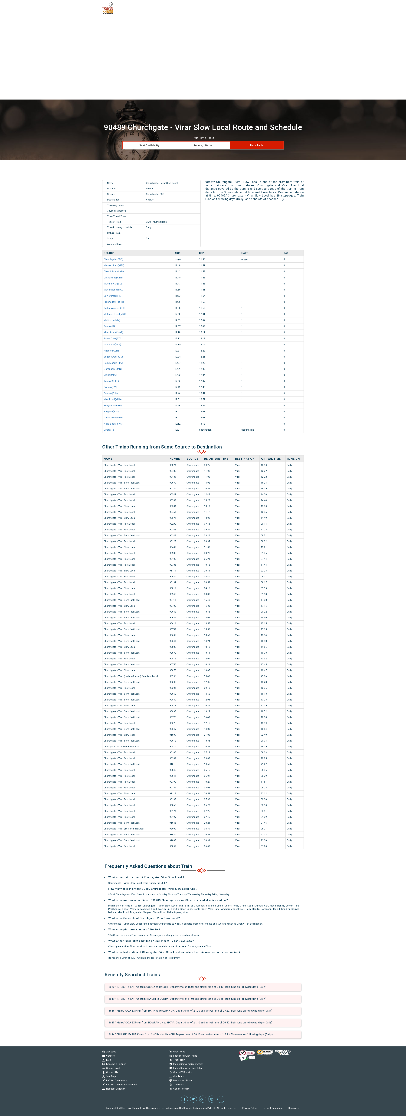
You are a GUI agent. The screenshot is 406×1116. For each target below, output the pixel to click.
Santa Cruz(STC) (113, 338)
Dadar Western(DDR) (115, 308)
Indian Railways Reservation (187, 1064)
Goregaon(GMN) (113, 369)
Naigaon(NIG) (111, 411)
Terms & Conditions (272, 1108)
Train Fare (178, 1084)
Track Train (178, 1060)
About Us (110, 1051)
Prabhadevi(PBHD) (114, 301)
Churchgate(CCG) (113, 259)
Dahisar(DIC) (111, 393)
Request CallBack (115, 1088)
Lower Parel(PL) (113, 295)
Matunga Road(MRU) (115, 314)
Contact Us (111, 1072)
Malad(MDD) (110, 375)
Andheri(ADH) (111, 350)
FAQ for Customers (116, 1080)
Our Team (178, 1076)
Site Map (110, 1076)
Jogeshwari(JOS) (113, 356)
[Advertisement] (95, 22)
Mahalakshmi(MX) (114, 289)
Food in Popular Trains (184, 1056)
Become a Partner (115, 1064)
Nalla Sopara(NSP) (114, 423)
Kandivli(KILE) (111, 381)
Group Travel (112, 1068)
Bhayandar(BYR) (113, 405)
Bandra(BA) (110, 326)
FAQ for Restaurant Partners (121, 1084)
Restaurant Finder (182, 1080)
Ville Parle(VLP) (112, 344)
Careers (110, 1056)
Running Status (203, 145)
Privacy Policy (249, 1108)
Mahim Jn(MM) (112, 320)
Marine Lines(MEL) (114, 265)
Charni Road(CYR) (114, 271)
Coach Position (180, 1088)
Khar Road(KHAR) (113, 332)
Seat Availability (149, 145)
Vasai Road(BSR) (113, 417)
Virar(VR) (109, 429)
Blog (108, 1060)
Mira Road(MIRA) (113, 399)
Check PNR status (182, 1072)
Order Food (178, 1051)
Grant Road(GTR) (113, 277)
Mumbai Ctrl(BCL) (113, 283)
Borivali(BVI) (111, 387)
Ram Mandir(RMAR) (114, 362)
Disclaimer (294, 1108)
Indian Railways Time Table (187, 1068)
